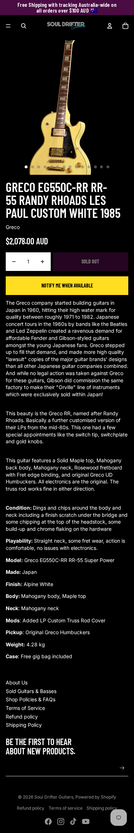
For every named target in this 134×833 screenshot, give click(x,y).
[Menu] (8, 26)
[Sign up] (122, 768)
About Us (17, 682)
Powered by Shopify (95, 797)
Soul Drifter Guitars (53, 797)
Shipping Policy (24, 725)
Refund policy (22, 716)
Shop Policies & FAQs (30, 699)
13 (101, 167)
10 (82, 167)
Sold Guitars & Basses (31, 691)
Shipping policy (101, 808)
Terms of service (66, 808)
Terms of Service (25, 708)
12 (95, 167)
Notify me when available (67, 285)
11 (89, 167)
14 (108, 167)
